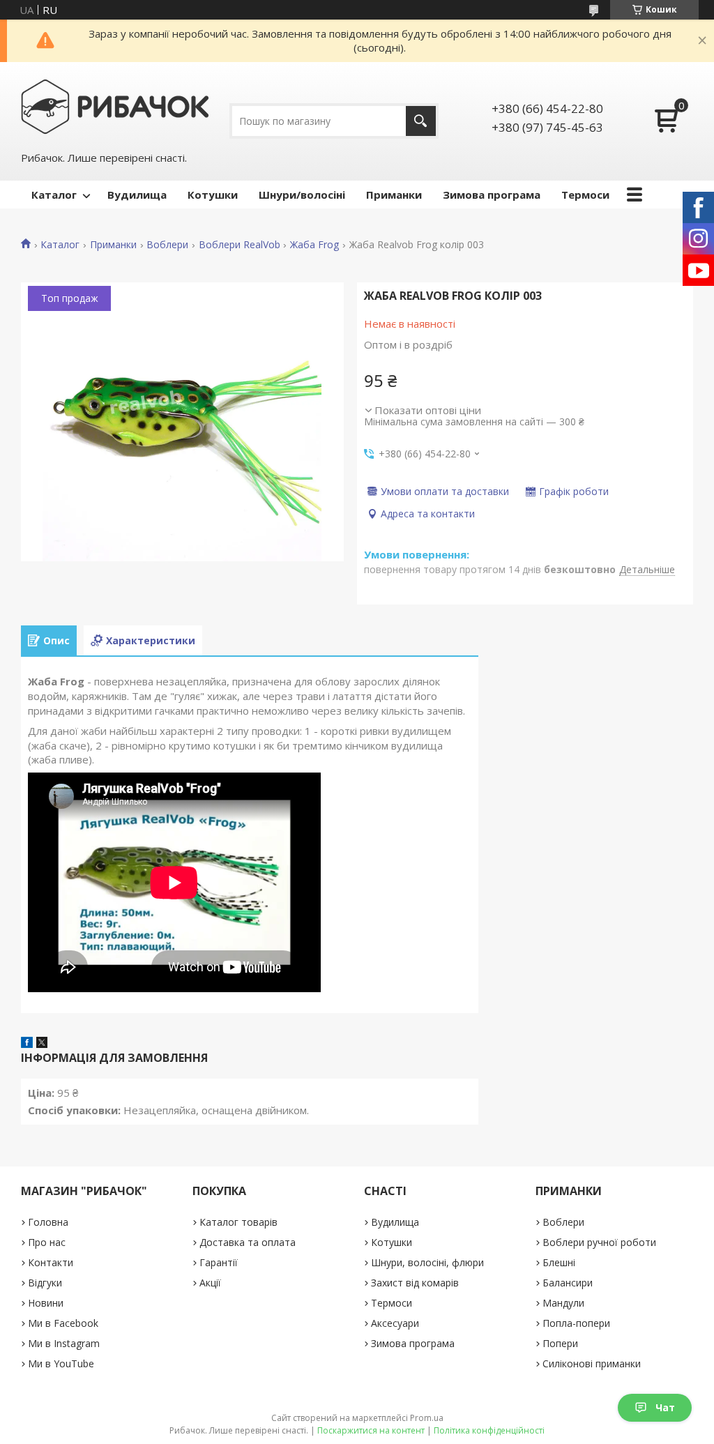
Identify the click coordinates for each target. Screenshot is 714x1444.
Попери (560, 1343)
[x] (41, 1044)
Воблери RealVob (239, 244)
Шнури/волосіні (302, 195)
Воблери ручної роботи (599, 1242)
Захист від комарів (415, 1282)
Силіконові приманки (591, 1363)
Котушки (213, 195)
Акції (210, 1282)
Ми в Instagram (64, 1343)
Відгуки (45, 1282)
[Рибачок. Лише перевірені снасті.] (115, 106)
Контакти (50, 1262)
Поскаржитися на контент (371, 1430)
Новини (45, 1302)
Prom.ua (426, 1418)
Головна (48, 1222)
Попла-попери (576, 1323)
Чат (665, 1407)
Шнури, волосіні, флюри (427, 1262)
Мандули (563, 1302)
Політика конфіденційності (489, 1430)
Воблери (167, 244)
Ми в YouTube (61, 1363)
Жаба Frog (314, 244)
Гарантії (218, 1262)
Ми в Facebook (63, 1323)
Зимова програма (491, 195)
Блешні (558, 1262)
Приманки (394, 195)
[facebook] (27, 1044)
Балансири (567, 1282)
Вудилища (137, 195)
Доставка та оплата (247, 1242)
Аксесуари (395, 1323)
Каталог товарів (238, 1222)
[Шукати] (421, 121)
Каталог (54, 195)
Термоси (585, 195)
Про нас (47, 1242)
